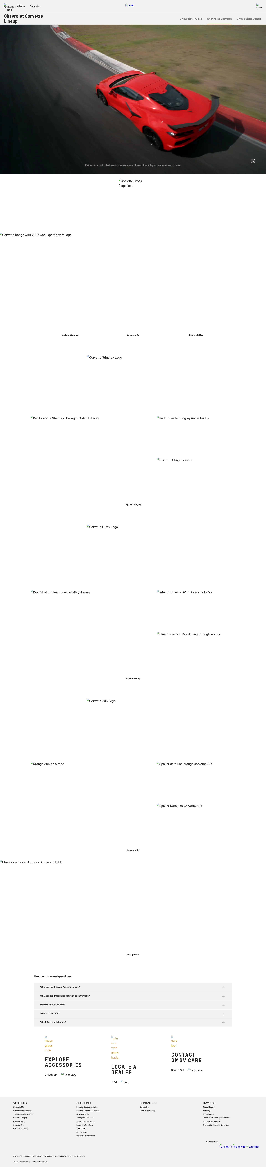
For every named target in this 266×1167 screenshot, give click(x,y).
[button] (253, 161)
